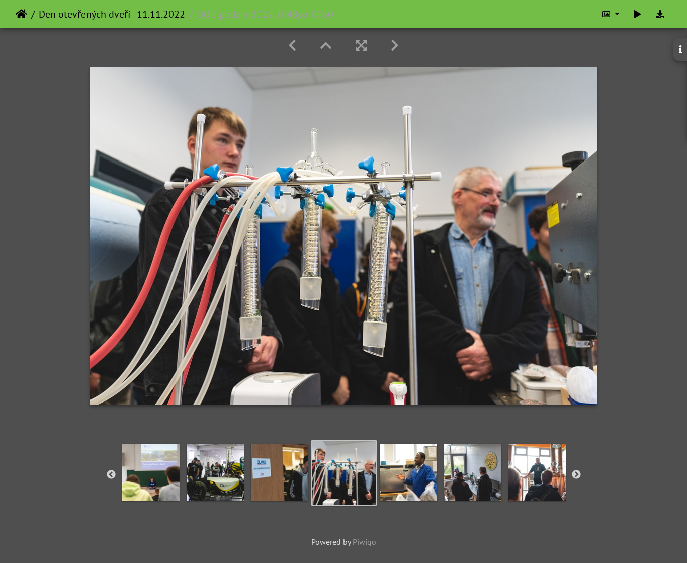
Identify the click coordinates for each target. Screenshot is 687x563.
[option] (151, 472)
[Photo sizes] (610, 14)
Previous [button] (111, 475)
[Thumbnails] (325, 45)
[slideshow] (637, 14)
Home (21, 14)
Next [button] (576, 475)
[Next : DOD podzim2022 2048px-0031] (395, 45)
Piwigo (364, 542)
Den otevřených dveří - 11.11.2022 (112, 14)
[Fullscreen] (361, 45)
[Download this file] (659, 14)
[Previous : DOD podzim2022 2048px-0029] (292, 45)
